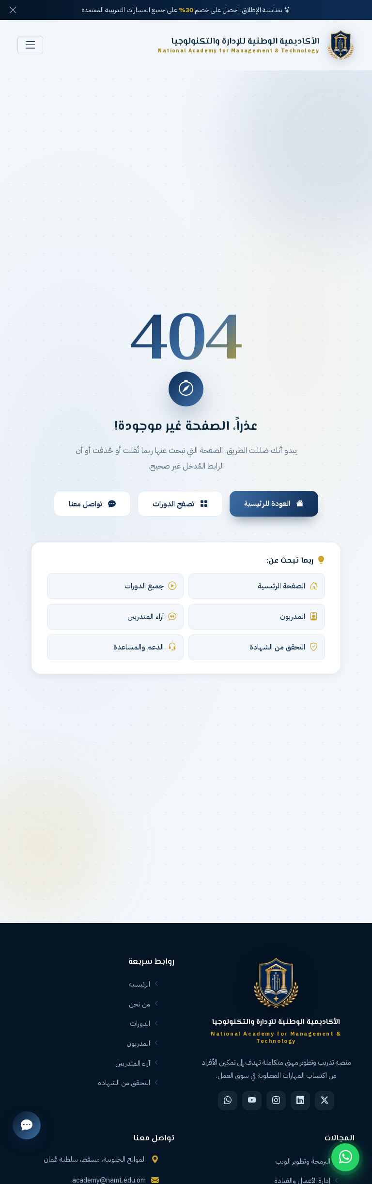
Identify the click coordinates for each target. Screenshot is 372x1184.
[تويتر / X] (324, 1100)
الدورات (140, 1023)
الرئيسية (139, 984)
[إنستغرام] (276, 1100)
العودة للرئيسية (268, 503)
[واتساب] (227, 1100)
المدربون (292, 616)
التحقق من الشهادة (277, 647)
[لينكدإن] (300, 1100)
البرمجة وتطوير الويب (302, 1161)
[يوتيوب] (252, 1100)
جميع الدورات (144, 586)
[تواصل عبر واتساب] (345, 1157)
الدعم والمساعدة (138, 647)
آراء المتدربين (145, 616)
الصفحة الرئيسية (281, 586)
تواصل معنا (86, 503)
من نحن (139, 1004)
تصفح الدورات (174, 503)
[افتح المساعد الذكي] (27, 1125)
